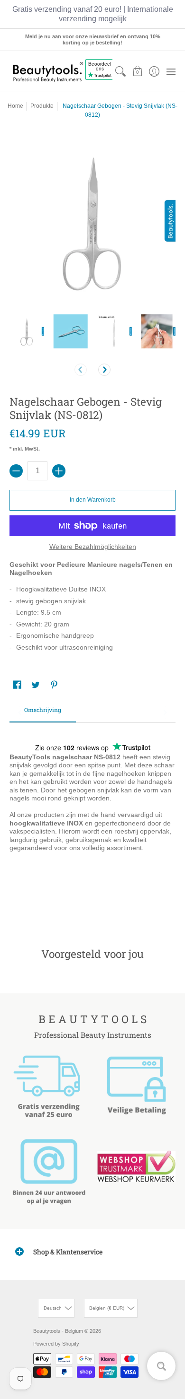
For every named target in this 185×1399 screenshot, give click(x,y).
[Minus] (16, 471)
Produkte (42, 106)
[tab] (42, 713)
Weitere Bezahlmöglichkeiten (92, 546)
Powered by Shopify (56, 1344)
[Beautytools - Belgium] (47, 71)
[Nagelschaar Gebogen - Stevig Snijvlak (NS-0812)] (26, 331)
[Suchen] (120, 71)
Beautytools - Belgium (58, 1331)
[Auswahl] (58, 471)
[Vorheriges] (81, 370)
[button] (137, 71)
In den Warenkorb (93, 499)
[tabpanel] (92, 820)
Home (15, 106)
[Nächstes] (104, 370)
